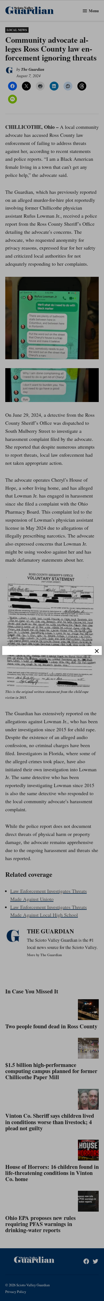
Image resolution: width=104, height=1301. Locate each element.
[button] (52, 650)
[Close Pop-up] (97, 651)
